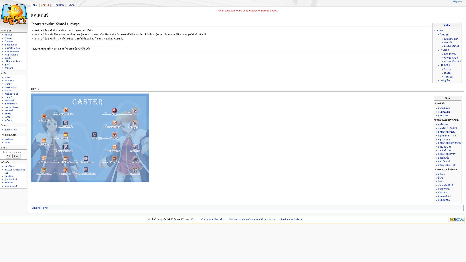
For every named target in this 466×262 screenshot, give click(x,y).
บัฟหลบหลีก (444, 200)
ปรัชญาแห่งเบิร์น (446, 132)
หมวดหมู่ (36, 208)
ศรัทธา (441, 174)
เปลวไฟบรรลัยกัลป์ (447, 128)
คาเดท (440, 30)
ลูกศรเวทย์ (443, 115)
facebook (9, 139)
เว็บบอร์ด (9, 41)
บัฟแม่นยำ (443, 192)
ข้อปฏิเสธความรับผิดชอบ (291, 219)
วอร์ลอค (448, 77)
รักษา (440, 181)
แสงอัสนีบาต (444, 150)
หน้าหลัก (9, 35)
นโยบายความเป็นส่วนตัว (212, 219)
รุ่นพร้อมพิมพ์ (11, 179)
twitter (7, 142)
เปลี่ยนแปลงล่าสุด (12, 61)
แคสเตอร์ (445, 65)
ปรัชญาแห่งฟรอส (446, 165)
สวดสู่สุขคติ (444, 189)
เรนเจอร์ (445, 50)
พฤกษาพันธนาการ (447, 135)
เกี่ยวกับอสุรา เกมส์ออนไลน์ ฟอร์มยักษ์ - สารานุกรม (252, 219)
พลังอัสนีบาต (444, 147)
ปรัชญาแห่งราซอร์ (447, 154)
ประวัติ (71, 5)
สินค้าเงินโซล (11, 130)
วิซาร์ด (447, 69)
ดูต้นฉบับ (60, 5)
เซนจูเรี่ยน (446, 80)
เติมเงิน (8, 58)
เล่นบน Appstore (12, 51)
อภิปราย (45, 5)
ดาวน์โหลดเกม (11, 55)
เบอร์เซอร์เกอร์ (451, 46)
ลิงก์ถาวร (9, 183)
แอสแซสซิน (450, 54)
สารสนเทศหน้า (11, 186)
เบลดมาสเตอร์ (451, 39)
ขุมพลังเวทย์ (444, 112)
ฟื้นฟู (440, 178)
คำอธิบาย (9, 68)
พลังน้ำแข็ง (443, 158)
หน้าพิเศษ (9, 176)
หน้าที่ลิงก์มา (10, 166)
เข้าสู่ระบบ (457, 1)
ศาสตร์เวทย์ (444, 108)
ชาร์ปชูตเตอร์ (451, 58)
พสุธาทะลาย (444, 139)
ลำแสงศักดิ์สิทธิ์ (445, 185)
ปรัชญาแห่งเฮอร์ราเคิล (449, 143)
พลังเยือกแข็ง (444, 161)
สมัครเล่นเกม (11, 45)
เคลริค (447, 73)
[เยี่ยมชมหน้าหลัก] (14, 14)
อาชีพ (447, 25)
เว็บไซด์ (8, 38)
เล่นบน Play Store (12, 48)
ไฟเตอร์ (444, 34)
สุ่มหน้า (8, 64)
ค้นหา (4, 148)
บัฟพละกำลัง (444, 196)
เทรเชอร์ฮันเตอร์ (452, 61)
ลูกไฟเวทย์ (443, 124)
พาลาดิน (448, 42)
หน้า (35, 5)
